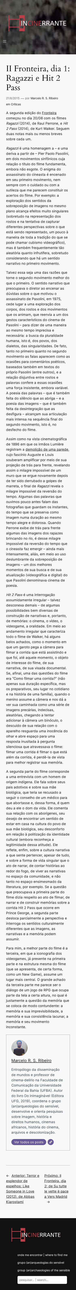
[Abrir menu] (4, 41)
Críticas (16, 104)
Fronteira (49, 113)
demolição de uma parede (47, 449)
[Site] (51, 1142)
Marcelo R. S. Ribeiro (44, 98)
